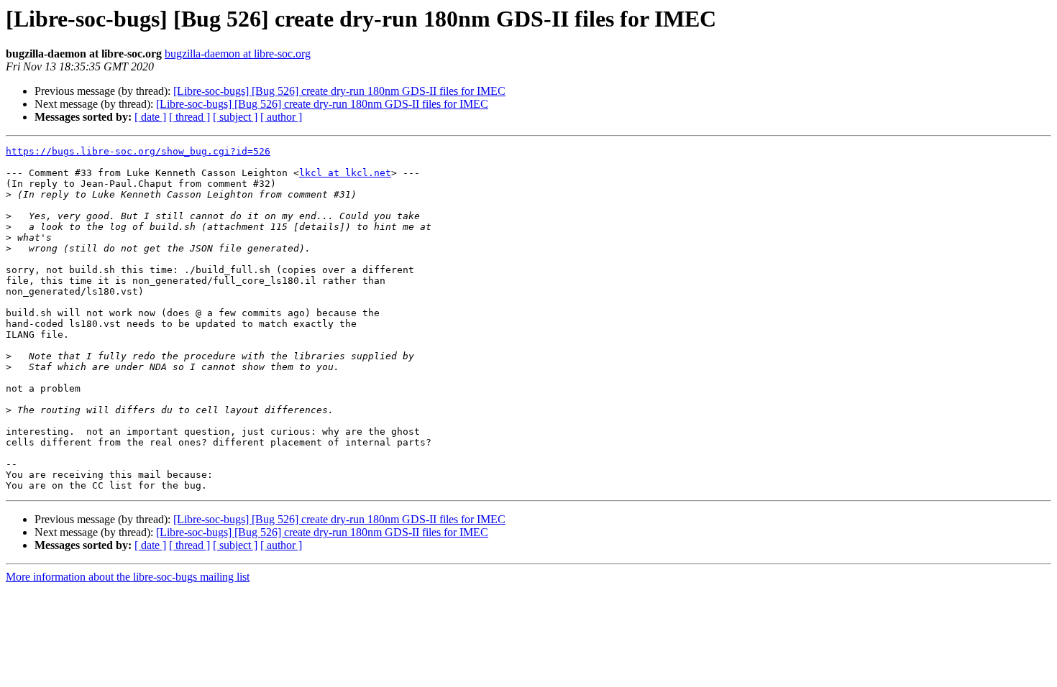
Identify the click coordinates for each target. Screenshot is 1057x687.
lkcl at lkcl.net (345, 172)
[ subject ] (235, 117)
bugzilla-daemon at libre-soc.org (238, 53)
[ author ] (281, 117)
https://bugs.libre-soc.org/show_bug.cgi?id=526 (138, 151)
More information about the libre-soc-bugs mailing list (128, 577)
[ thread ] (189, 117)
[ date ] (150, 117)
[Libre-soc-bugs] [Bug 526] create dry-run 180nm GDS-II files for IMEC (339, 91)
